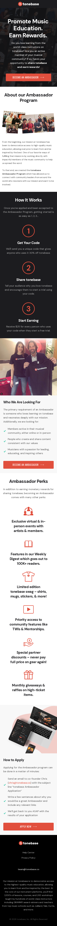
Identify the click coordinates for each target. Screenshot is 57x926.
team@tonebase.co (28, 869)
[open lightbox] (28, 122)
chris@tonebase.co (19, 782)
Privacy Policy (28, 857)
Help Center (29, 852)
